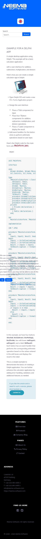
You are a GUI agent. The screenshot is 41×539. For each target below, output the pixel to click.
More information (17, 283)
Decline (8, 280)
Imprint (27, 283)
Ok (2, 280)
